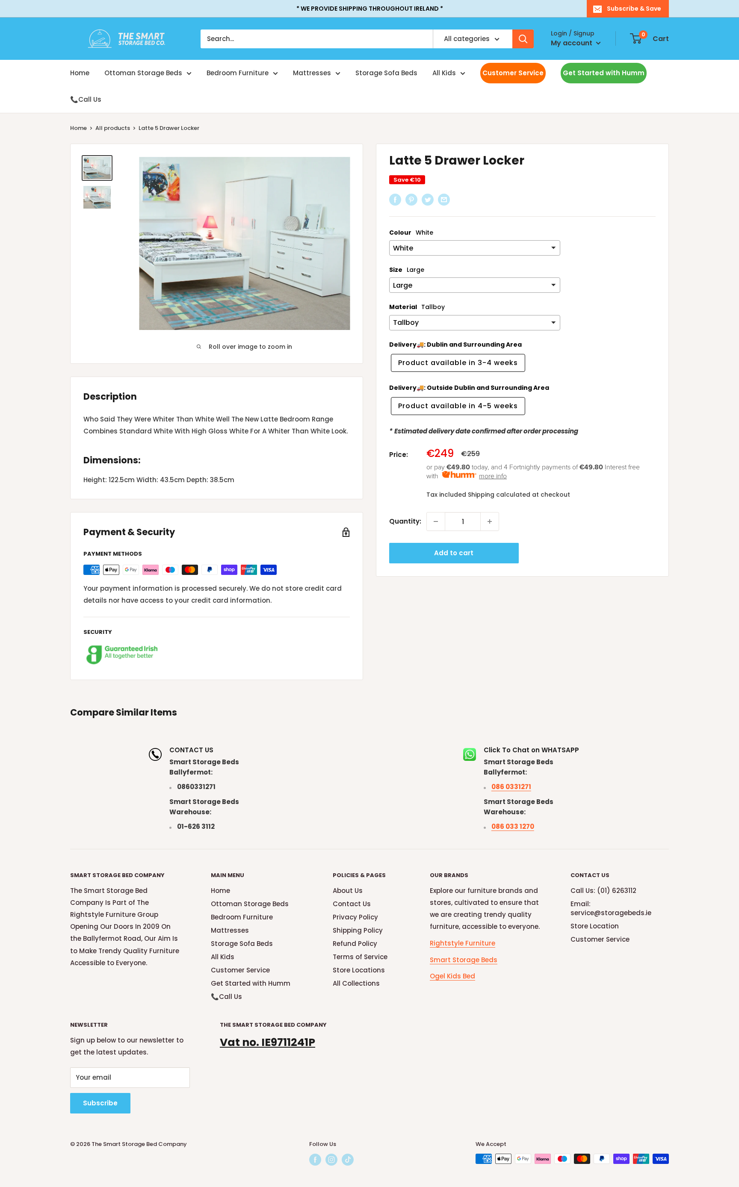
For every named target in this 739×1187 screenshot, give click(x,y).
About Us (348, 890)
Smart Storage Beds (463, 959)
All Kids (444, 72)
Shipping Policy (358, 930)
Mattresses (312, 72)
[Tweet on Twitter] (428, 200)
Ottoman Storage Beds (143, 72)
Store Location (595, 926)
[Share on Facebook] (395, 200)
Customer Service (513, 72)
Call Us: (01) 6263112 (603, 890)
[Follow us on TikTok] (348, 1160)
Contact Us (352, 903)
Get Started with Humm (603, 72)
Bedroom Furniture (238, 72)
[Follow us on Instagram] (331, 1160)
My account (572, 43)
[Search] (523, 38)
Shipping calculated (499, 494)
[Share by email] (444, 200)
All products (112, 128)
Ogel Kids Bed (452, 976)
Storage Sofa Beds (386, 72)
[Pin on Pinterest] (411, 200)
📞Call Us (85, 99)
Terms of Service (360, 956)
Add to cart (453, 552)
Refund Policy (355, 943)
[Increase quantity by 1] (490, 521)
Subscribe (100, 1103)
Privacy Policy (355, 917)
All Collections (356, 983)
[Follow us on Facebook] (315, 1160)
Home (79, 72)
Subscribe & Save (634, 8)
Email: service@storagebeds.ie (611, 908)
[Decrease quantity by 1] (436, 521)
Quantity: (405, 521)
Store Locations (359, 970)
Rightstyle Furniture (462, 943)
